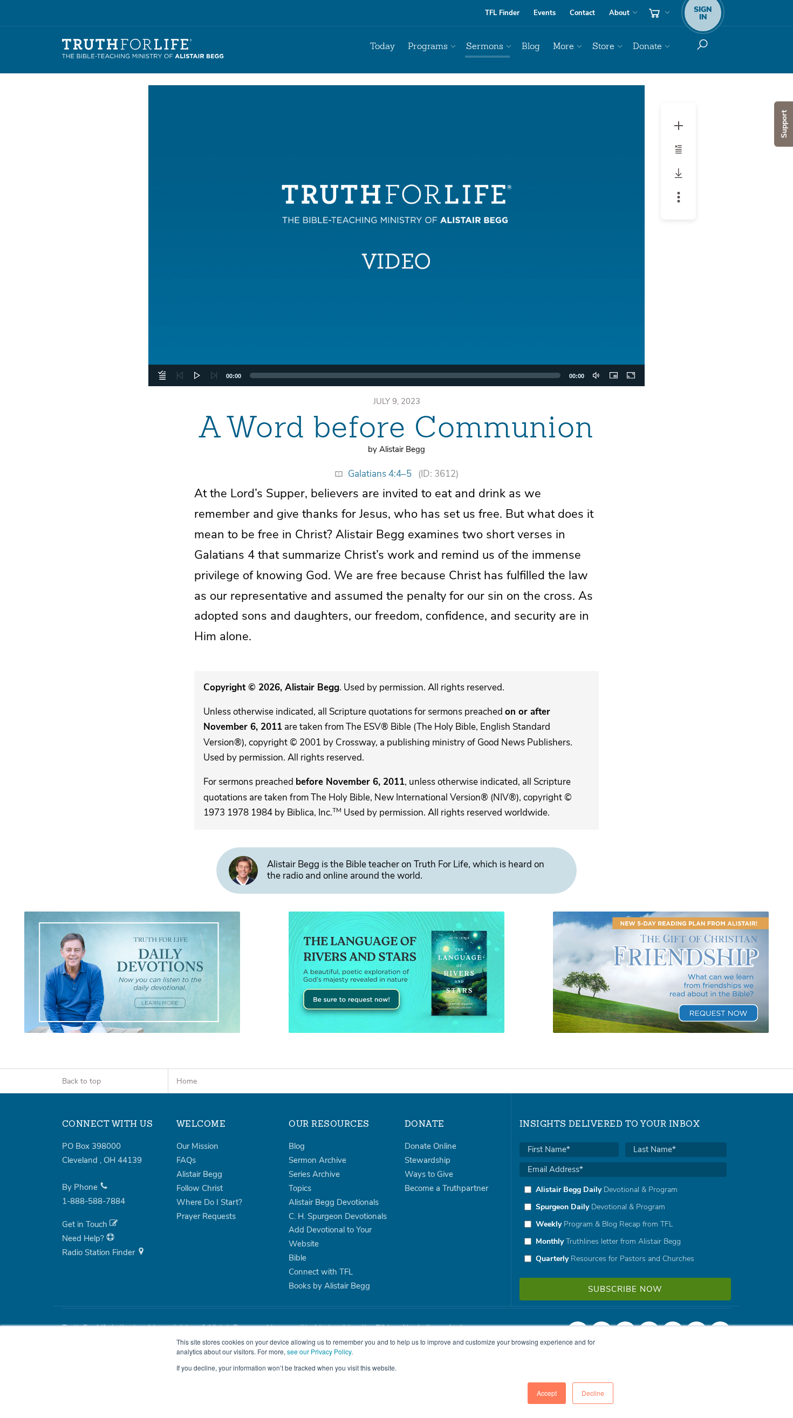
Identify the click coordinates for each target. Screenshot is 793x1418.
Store (603, 46)
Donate (647, 46)
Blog (531, 46)
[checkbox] (623, 1223)
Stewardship (427, 1160)
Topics (300, 1188)
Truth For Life (143, 49)
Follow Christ (199, 1188)
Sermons (484, 46)
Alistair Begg (199, 1174)
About (619, 13)
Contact (582, 13)
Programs (428, 46)
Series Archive (314, 1174)
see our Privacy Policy (319, 1351)
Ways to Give (429, 1174)
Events (545, 13)
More (563, 46)
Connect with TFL (321, 1271)
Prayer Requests (206, 1216)
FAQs (186, 1160)
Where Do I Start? (209, 1202)
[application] (396, 235)
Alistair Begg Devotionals (334, 1202)
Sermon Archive (317, 1160)
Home (186, 1081)
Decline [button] (593, 1393)
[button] (396, 235)
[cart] (658, 13)
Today (382, 46)
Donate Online (430, 1146)
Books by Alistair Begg (329, 1285)
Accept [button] (547, 1393)
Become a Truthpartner (446, 1188)
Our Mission (197, 1146)
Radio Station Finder (99, 1252)
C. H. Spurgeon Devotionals (338, 1216)
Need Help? (84, 1238)
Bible (297, 1257)
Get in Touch (86, 1224)
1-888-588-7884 (93, 1201)
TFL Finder (502, 13)
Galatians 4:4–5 (380, 474)
